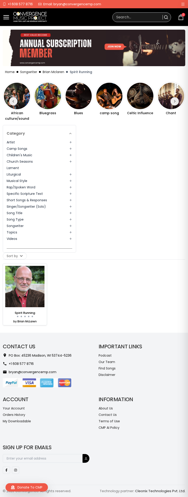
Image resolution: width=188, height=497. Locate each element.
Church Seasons (20, 161)
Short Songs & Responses (27, 200)
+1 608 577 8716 (20, 4)
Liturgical (14, 174)
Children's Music (19, 155)
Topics (12, 232)
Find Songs (107, 368)
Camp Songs (17, 148)
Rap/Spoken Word (21, 187)
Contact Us (108, 414)
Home (10, 72)
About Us (106, 408)
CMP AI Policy (109, 427)
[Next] (175, 101)
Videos (12, 238)
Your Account (14, 408)
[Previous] (13, 101)
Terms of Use (109, 421)
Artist (11, 142)
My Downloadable (17, 421)
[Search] (165, 17)
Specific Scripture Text (25, 193)
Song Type (15, 219)
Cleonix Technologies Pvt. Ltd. (160, 490)
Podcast (105, 355)
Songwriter (28, 72)
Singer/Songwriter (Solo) (26, 206)
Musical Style (17, 181)
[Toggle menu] (6, 17)
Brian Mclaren (53, 72)
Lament (13, 168)
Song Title (14, 213)
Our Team (107, 362)
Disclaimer (107, 374)
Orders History (14, 414)
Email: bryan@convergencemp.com (72, 4)
